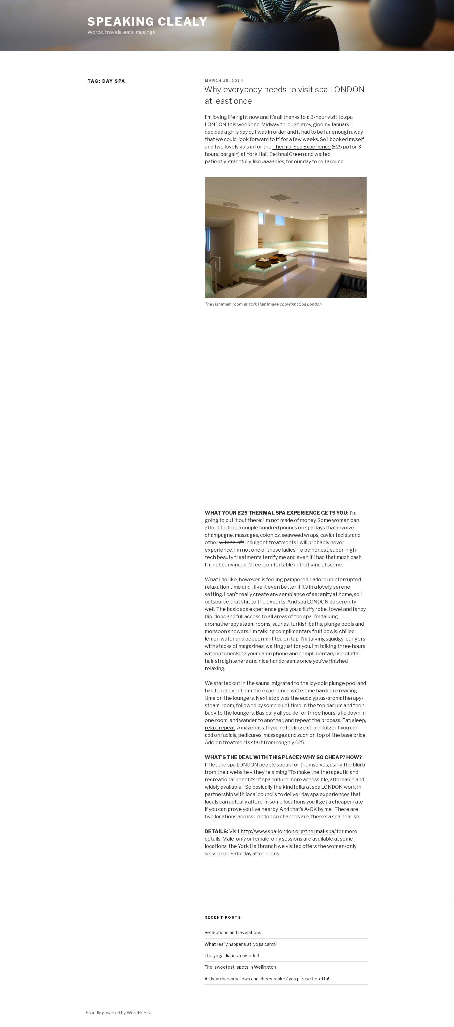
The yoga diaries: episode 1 (231, 955)
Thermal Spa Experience (301, 147)
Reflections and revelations (232, 932)
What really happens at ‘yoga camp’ (240, 944)
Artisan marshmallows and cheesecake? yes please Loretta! (266, 978)
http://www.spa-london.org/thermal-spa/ (288, 831)
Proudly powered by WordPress (118, 1012)
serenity (322, 594)
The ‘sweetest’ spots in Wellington (240, 967)
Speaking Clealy (147, 21)
